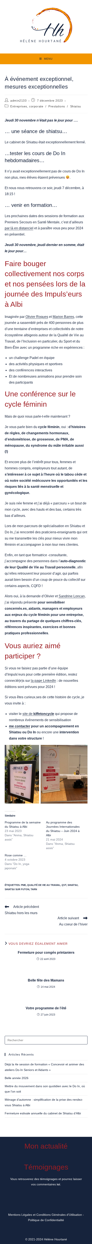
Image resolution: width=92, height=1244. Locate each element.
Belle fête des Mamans (46, 980)
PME (23, 885)
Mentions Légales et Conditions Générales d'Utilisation (45, 1214)
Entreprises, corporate (26, 106)
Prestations (56, 106)
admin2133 (18, 100)
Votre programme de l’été (46, 1008)
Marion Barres (63, 317)
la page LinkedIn (43, 680)
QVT (64, 885)
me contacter (19, 726)
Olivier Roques (36, 317)
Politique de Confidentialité (46, 1220)
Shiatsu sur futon (17, 889)
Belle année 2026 (16, 1078)
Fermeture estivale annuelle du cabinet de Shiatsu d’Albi (43, 1113)
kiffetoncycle (43, 714)
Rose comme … (16, 855)
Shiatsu (75, 106)
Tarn (34, 889)
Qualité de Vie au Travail (43, 885)
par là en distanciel (19, 228)
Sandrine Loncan (72, 596)
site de (27, 714)
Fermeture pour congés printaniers (46, 952)
